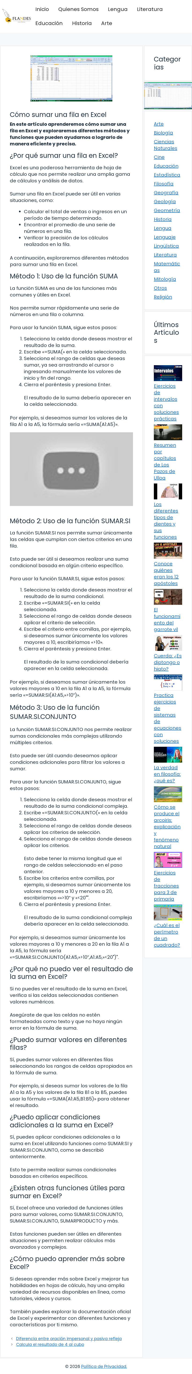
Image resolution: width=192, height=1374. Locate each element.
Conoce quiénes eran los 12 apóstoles (166, 573)
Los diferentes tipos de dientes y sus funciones (166, 520)
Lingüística (166, 246)
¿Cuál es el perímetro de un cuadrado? (167, 935)
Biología (163, 133)
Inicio (42, 9)
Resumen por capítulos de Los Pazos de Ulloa (165, 461)
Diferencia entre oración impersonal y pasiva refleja (69, 1339)
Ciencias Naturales (165, 144)
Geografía (166, 192)
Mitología (165, 279)
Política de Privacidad (103, 1366)
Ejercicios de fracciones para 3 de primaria (166, 885)
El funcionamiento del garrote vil (167, 619)
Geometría (167, 210)
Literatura (150, 9)
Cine (159, 157)
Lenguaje (165, 237)
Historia (82, 23)
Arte (106, 23)
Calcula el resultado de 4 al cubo (50, 1344)
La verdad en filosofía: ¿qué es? (167, 774)
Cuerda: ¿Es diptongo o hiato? (168, 662)
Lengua (118, 9)
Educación (49, 23)
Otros (160, 288)
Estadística (167, 175)
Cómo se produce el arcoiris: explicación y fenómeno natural (167, 827)
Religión (163, 297)
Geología (165, 201)
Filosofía (164, 183)
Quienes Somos (78, 9)
